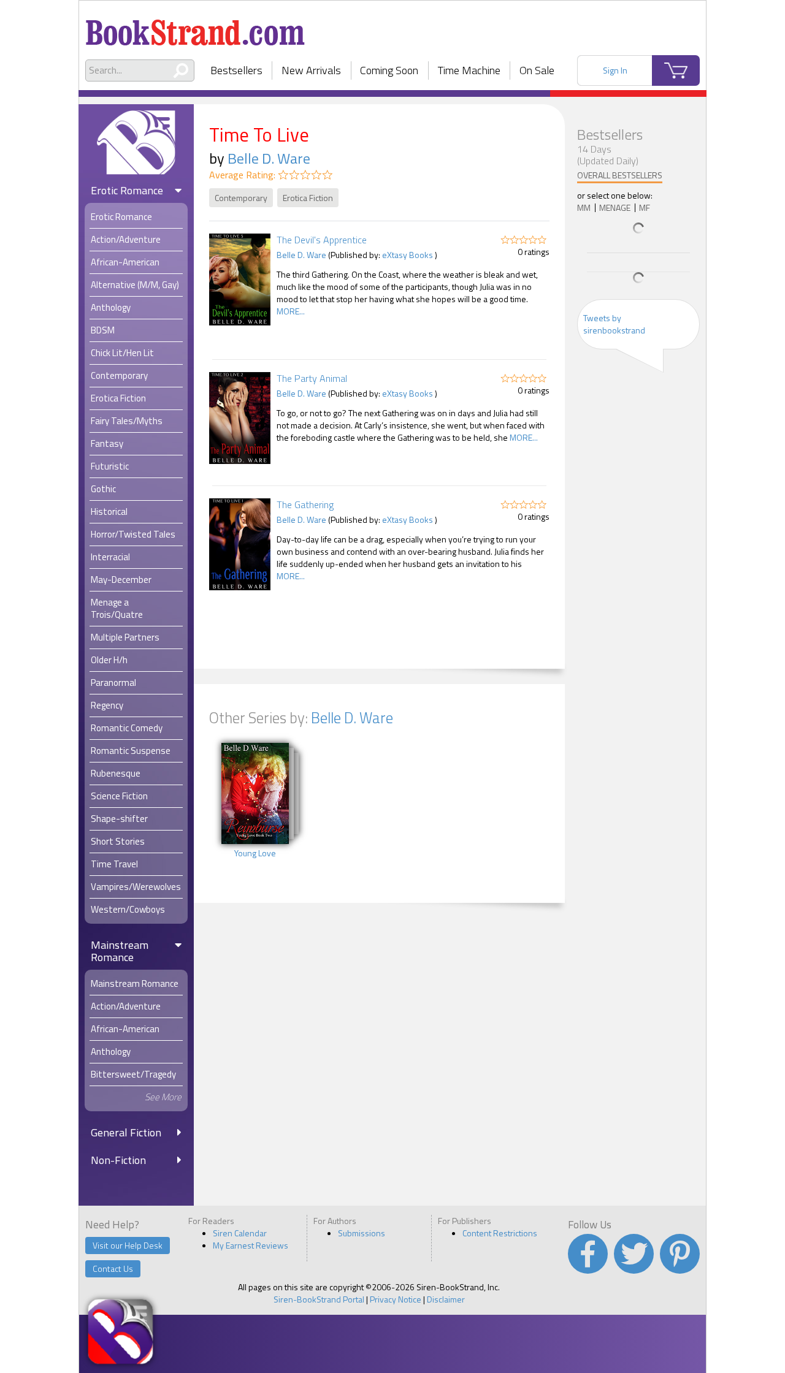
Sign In (615, 70)
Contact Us (113, 1268)
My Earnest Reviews (250, 1245)
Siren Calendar (240, 1233)
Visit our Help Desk (128, 1245)
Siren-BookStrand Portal (319, 1299)
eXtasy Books (407, 254)
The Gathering (305, 504)
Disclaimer (446, 1299)
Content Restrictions (499, 1233)
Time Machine (469, 70)
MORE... (291, 311)
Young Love (255, 853)
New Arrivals (311, 70)
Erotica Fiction (308, 197)
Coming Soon (389, 70)
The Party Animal (312, 378)
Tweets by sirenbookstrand (614, 324)
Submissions (361, 1233)
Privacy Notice (395, 1299)
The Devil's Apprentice (322, 239)
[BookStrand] (195, 27)
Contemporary (241, 197)
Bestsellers (236, 70)
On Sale (536, 70)
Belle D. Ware (269, 158)
